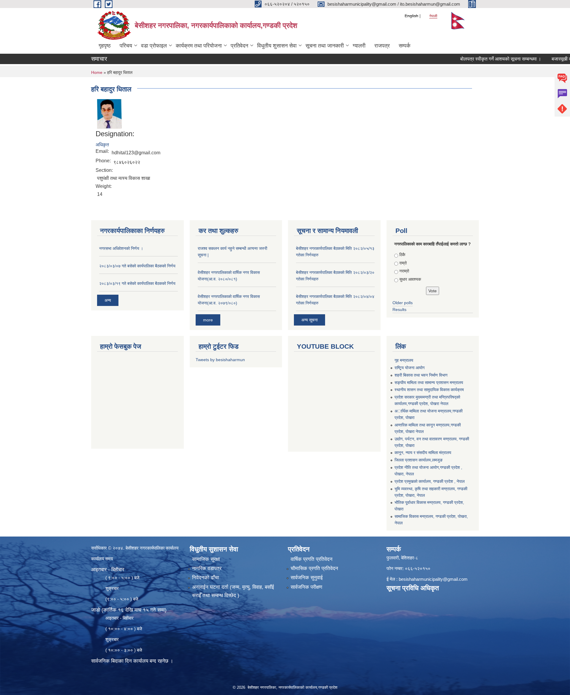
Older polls (402, 302)
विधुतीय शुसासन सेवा (277, 46)
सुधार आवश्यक (410, 279)
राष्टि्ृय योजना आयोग (410, 367)
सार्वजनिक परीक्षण (306, 587)
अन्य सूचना (309, 320)
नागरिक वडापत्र (206, 568)
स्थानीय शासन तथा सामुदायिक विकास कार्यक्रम (429, 389)
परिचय (126, 46)
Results (399, 309)
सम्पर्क (404, 46)
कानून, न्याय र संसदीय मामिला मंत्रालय (423, 452)
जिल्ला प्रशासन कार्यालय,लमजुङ (419, 460)
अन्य (107, 300)
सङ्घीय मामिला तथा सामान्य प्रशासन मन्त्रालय (429, 382)
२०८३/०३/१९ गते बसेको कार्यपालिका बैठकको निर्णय (137, 283)
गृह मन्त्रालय (404, 360)
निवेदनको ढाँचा (205, 577)
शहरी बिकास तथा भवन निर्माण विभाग (421, 375)
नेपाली (433, 16)
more (208, 320)
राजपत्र (382, 46)
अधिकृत (102, 144)
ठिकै (402, 254)
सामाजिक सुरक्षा (206, 559)
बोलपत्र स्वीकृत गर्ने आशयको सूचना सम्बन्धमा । (484, 58)
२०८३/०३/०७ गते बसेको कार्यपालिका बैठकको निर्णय (137, 266)
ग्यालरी (359, 46)
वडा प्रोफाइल (154, 46)
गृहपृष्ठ (105, 46)
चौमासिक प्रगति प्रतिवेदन (314, 568)
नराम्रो (404, 271)
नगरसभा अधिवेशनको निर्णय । (121, 248)
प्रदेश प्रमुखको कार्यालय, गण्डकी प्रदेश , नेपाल (430, 481)
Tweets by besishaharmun (220, 359)
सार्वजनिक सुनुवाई (307, 577)
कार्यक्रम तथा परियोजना (199, 46)
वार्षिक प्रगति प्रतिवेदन (311, 559)
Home (96, 72)
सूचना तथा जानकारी (324, 46)
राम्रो (403, 263)
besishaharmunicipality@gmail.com (433, 579)
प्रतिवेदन (239, 46)
